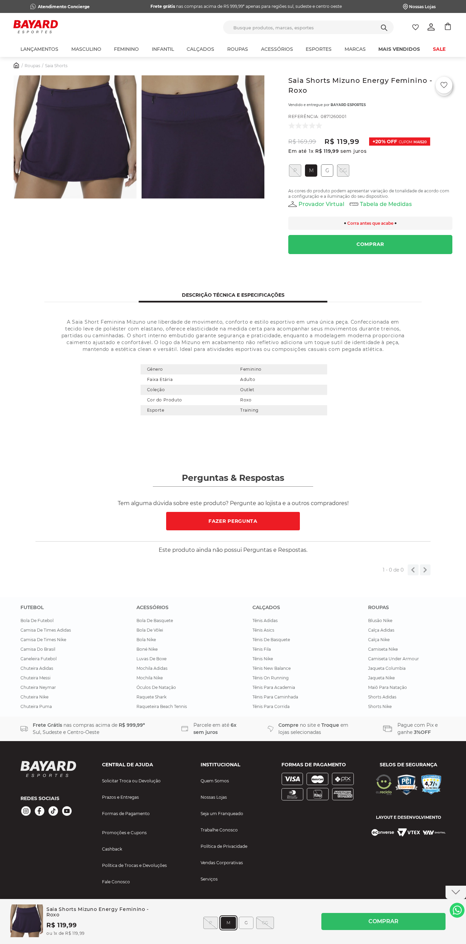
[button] (75, 137)
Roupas (32, 65)
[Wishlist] (415, 27)
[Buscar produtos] (384, 27)
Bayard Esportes (348, 105)
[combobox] (308, 27)
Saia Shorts (56, 65)
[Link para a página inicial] (17, 66)
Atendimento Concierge (64, 6)
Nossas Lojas (422, 6)
